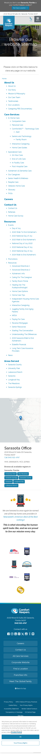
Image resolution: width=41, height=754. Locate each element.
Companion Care (18, 121)
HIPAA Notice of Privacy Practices (26, 702)
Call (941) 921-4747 (11, 457)
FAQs (10, 193)
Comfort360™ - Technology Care (25, 129)
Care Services (11, 114)
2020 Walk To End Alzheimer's (24, 232)
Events (11, 225)
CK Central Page (30, 712)
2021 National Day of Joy (22, 236)
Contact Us (10, 204)
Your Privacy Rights (26, 705)
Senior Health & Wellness (18, 178)
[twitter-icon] (22, 634)
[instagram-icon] (12, 634)
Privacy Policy (8, 702)
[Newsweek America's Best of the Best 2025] (14, 568)
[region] (20, 734)
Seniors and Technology (21, 136)
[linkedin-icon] (15, 634)
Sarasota (11, 376)
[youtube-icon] (26, 634)
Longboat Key (14, 380)
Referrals (11, 212)
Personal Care (17, 125)
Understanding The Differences (24, 334)
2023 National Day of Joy (22, 247)
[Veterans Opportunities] (14, 554)
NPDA (14, 315)
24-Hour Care (17, 155)
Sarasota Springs (15, 387)
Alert (18, 132)
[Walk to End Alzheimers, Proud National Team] (14, 578)
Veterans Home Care (16, 186)
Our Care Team (14, 97)
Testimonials (13, 101)
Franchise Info (20, 675)
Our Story (12, 90)
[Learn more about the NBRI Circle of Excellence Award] (20, 593)
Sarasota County (15, 365)
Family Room (21, 139)
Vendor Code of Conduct (29, 709)
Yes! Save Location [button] (19, 8)
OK (20, 737)
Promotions (12, 259)
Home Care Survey (15, 216)
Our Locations (14, 105)
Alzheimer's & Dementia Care (19, 171)
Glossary (11, 190)
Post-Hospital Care (19, 166)
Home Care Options (20, 291)
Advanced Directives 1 (21, 266)
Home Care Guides (19, 148)
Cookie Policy (13, 705)
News (10, 355)
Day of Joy (16, 228)
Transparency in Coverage (14, 712)
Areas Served (11, 361)
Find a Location (20, 669)
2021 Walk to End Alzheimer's (24, 240)
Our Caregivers (14, 175)
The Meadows (14, 383)
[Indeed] (29, 634)
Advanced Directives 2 (21, 270)
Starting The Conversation (22, 330)
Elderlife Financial (19, 344)
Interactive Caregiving (20, 144)
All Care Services (20, 656)
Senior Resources (19, 327)
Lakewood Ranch (15, 372)
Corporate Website (21, 662)
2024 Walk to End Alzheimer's (24, 255)
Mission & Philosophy (16, 94)
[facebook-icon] (8, 634)
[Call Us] (31, 20)
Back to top (21, 688)
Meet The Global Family (20, 681)
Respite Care (13, 182)
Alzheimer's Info (18, 274)
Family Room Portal (20, 281)
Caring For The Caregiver (22, 277)
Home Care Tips (18, 295)
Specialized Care (15, 152)
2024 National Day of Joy (22, 251)
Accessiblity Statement (11, 709)
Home (4, 78)
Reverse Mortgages (20, 323)
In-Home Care (13, 118)
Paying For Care (18, 319)
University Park (14, 368)
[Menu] (37, 20)
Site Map (20, 715)
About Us (9, 82)
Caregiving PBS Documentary (20, 109)
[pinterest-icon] (19, 634)
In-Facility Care (18, 163)
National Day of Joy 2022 (22, 243)
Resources (10, 221)
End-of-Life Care (19, 159)
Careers (8, 199)
